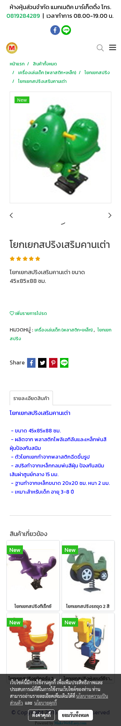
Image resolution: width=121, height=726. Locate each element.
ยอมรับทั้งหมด (75, 715)
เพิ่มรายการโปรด (30, 313)
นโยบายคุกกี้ (45, 703)
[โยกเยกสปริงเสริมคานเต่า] (60, 148)
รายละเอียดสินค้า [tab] (31, 398)
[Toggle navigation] (113, 48)
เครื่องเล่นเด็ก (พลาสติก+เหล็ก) (64, 330)
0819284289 (23, 15)
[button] (98, 47)
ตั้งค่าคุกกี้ (41, 715)
